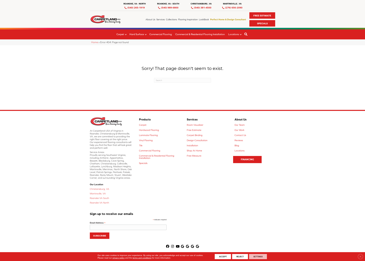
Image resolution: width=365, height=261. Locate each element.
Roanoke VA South (99, 198)
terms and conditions (142, 258)
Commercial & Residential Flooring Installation (200, 34)
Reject (240, 256)
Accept (223, 256)
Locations (233, 34)
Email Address (97, 222)
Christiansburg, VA (99, 189)
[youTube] (178, 247)
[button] (262, 15)
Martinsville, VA (98, 193)
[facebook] (167, 247)
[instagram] (172, 247)
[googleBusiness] (182, 247)
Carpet (120, 34)
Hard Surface (136, 34)
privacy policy (118, 258)
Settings (258, 256)
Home (94, 42)
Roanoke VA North (99, 202)
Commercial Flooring (160, 34)
